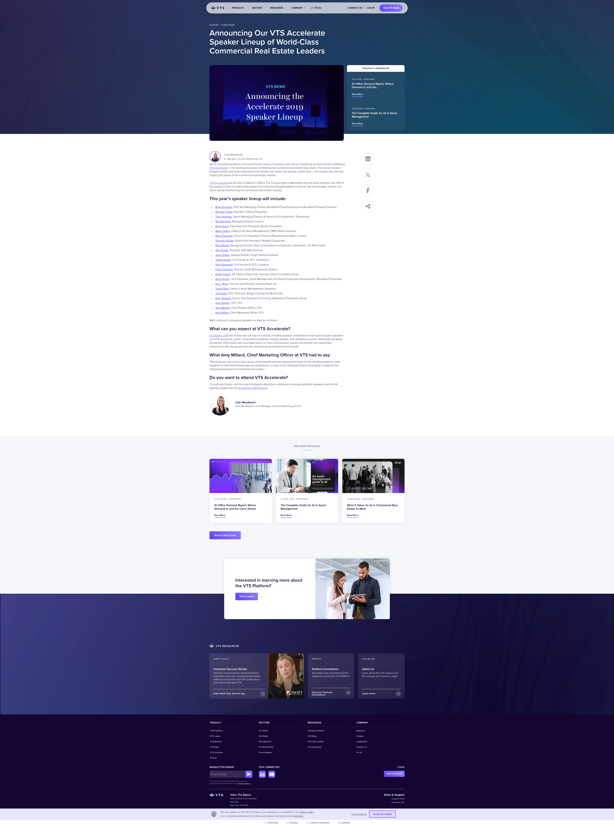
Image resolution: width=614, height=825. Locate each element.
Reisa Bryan (222, 245)
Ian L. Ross (221, 284)
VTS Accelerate (218, 168)
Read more (357, 94)
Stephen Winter (224, 240)
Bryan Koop (222, 226)
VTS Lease (215, 736)
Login (401, 767)
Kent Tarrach (222, 279)
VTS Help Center (315, 741)
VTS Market (215, 741)
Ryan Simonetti (224, 264)
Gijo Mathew (222, 308)
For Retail (263, 736)
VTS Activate (216, 752)
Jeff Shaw (221, 293)
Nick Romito (222, 303)
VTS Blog (311, 736)
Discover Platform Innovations (322, 693)
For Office (263, 730)
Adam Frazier (223, 274)
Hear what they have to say (229, 693)
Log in (370, 8)
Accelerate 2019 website (253, 388)
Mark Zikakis (222, 231)
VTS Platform (216, 730)
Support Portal (398, 798)
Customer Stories (315, 730)
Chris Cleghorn (224, 269)
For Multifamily (266, 747)
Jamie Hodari (223, 260)
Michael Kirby (223, 221)
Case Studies (265, 752)
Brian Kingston (223, 207)
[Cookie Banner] (307, 817)
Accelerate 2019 (218, 335)
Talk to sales (391, 8)
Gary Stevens (223, 298)
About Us (360, 730)
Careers (360, 736)
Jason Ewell (222, 255)
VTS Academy (314, 747)
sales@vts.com (398, 802)
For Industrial (265, 741)
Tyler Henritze (223, 216)
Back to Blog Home (225, 535)
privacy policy (244, 783)
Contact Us (355, 8)
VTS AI (317, 8)
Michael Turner (223, 212)
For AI (359, 752)
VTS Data (214, 747)
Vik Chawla (221, 250)
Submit (248, 774)
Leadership (361, 741)
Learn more (368, 693)
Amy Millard (222, 312)
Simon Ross (222, 288)
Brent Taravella (224, 236)
